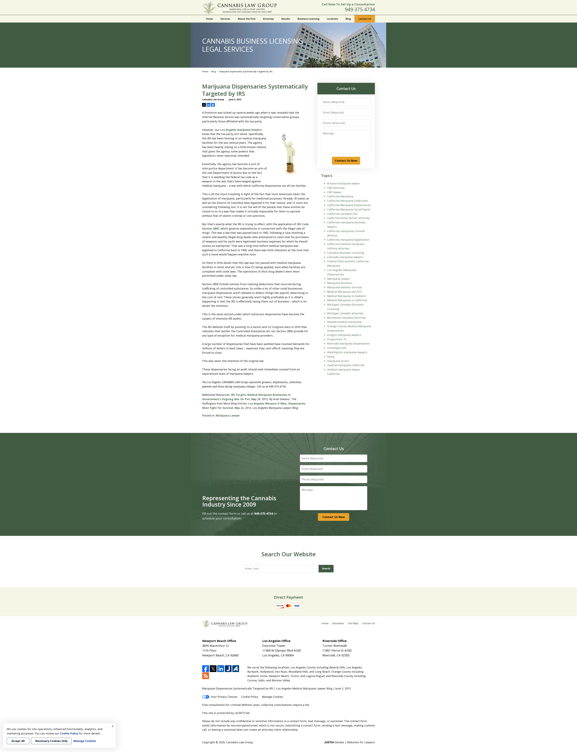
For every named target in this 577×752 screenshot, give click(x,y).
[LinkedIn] (220, 668)
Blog (348, 18)
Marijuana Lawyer (228, 415)
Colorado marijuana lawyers (345, 257)
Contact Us (364, 18)
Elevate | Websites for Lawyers (349, 742)
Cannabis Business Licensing (345, 252)
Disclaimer (338, 623)
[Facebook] (205, 668)
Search (326, 568)
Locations (332, 18)
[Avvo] (235, 668)
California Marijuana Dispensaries (349, 205)
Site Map (353, 623)
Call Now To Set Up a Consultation (348, 4)
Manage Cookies (272, 696)
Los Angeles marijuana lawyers (241, 130)
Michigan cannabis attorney (345, 313)
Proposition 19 (336, 339)
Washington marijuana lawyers (347, 352)
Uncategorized (336, 348)
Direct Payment (288, 597)
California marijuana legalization (348, 239)
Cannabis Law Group (239, 742)
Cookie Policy (249, 696)
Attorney (268, 18)
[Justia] (228, 668)
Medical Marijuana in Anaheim (346, 296)
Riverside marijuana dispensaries (348, 343)
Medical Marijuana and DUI (344, 291)
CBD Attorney (336, 188)
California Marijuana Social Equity (348, 209)
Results (285, 18)
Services (225, 18)
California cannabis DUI (342, 214)
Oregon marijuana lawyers (344, 335)
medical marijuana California (345, 365)
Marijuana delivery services (344, 287)
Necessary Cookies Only (51, 741)
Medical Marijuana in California (347, 300)
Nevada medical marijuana (344, 322)
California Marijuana (340, 196)
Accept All (18, 741)
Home (209, 18)
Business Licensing (308, 18)
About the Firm (246, 18)
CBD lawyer (334, 192)
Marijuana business (339, 283)
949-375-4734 (360, 9)
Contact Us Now (346, 160)
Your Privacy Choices (224, 696)
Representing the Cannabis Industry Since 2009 (239, 501)
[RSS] (205, 675)
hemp (331, 356)
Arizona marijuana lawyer (343, 183)
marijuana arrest (338, 361)
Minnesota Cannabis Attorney (346, 317)
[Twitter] (213, 668)
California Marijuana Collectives (347, 200)
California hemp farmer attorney (348, 218)
